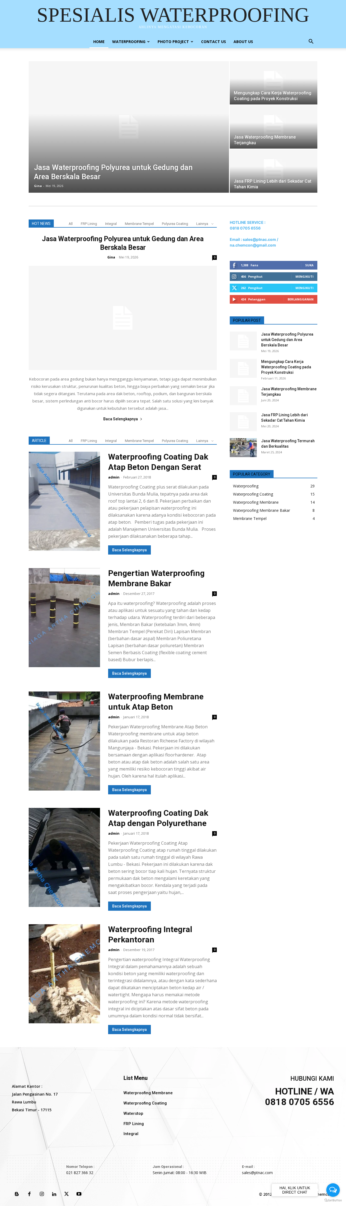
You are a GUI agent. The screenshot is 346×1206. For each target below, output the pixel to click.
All (71, 224)
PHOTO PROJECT (173, 41)
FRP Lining (89, 224)
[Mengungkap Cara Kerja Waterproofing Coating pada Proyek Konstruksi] (273, 82)
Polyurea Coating (175, 224)
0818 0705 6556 (245, 228)
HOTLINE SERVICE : (247, 222)
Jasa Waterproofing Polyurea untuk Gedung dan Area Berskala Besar (287, 339)
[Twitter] (66, 1194)
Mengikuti (304, 276)
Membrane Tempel (139, 224)
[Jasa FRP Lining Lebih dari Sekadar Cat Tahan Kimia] (273, 171)
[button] (310, 42)
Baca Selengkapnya (120, 419)
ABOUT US (243, 41)
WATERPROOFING (128, 41)
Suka (309, 265)
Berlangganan (301, 299)
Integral (111, 224)
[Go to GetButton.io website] (333, 1200)
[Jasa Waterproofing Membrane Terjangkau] (273, 127)
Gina (38, 186)
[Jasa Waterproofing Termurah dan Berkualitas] (243, 447)
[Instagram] (41, 1194)
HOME (99, 41)
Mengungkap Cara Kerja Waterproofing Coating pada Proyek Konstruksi (286, 367)
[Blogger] (17, 1194)
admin (113, 477)
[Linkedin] (54, 1194)
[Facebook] (29, 1194)
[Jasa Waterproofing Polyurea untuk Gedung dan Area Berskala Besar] (129, 127)
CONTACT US (213, 41)
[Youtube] (79, 1194)
